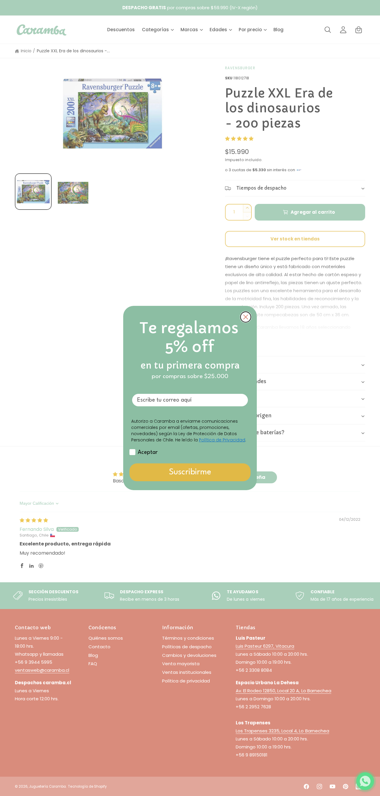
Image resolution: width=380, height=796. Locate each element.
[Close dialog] (245, 317)
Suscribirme (190, 472)
